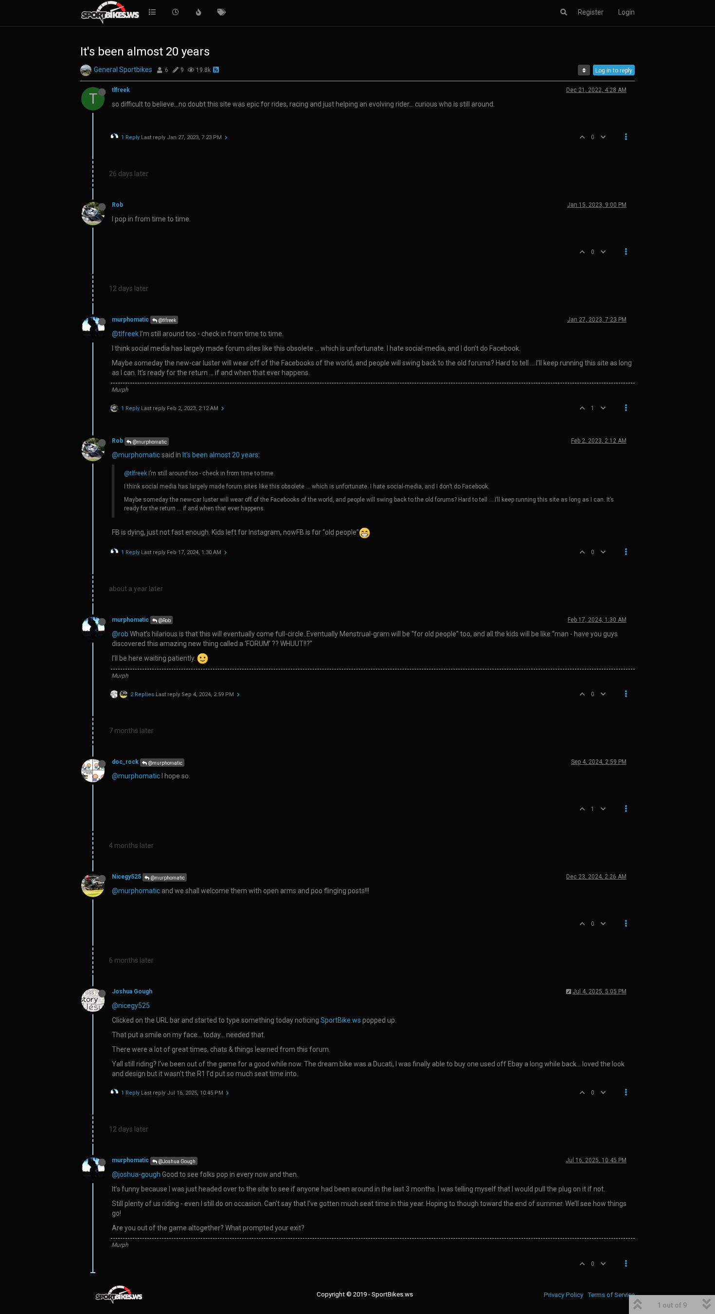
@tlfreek (166, 320)
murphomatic (130, 319)
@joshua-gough (136, 1174)
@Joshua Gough (176, 1161)
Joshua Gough (132, 991)
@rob (120, 634)
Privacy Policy (563, 1294)
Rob (117, 204)
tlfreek (121, 90)
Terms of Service (611, 1294)
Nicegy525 (126, 876)
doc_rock (125, 761)
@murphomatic (149, 442)
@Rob (164, 620)
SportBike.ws (341, 1020)
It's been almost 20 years (220, 455)
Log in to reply (613, 70)
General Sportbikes (123, 69)
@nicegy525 (131, 1005)
